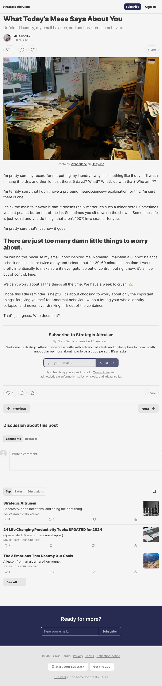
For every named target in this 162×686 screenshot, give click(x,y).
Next (145, 408)
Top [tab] (8, 491)
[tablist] (21, 439)
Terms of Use (101, 372)
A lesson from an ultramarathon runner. (32, 561)
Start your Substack (69, 667)
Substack (60, 677)
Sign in (150, 7)
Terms (89, 656)
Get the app (101, 667)
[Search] (154, 491)
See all (12, 582)
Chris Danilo (22, 35)
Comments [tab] (13, 439)
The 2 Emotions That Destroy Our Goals (38, 556)
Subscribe (132, 7)
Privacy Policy (112, 376)
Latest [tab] (19, 491)
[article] (81, 511)
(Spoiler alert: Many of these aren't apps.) (33, 535)
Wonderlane (79, 164)
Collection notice (108, 656)
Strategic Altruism (19, 503)
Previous (19, 408)
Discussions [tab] (36, 491)
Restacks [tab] (31, 439)
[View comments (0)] (22, 49)
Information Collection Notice (79, 376)
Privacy (78, 656)
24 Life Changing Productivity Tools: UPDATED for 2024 (52, 529)
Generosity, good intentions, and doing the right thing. (43, 509)
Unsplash (98, 164)
